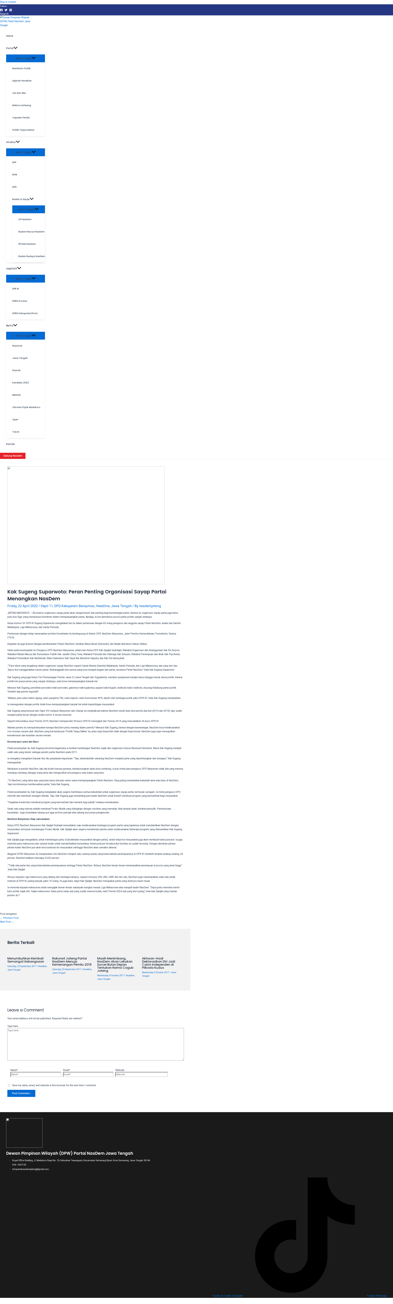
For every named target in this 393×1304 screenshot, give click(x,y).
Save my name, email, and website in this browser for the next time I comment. (54, 1085)
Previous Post (9, 917)
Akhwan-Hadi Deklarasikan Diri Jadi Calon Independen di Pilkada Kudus (158, 963)
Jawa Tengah (121, 606)
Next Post (7, 921)
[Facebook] (1, 10)
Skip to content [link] (8, 1)
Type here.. (13, 1026)
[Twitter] (6, 10)
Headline (103, 606)
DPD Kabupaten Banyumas (74, 606)
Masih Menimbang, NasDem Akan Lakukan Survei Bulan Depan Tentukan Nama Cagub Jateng (115, 964)
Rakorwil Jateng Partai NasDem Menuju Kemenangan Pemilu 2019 (71, 961)
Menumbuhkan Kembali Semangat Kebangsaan (25, 960)
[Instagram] (10, 10)
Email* (66, 1070)
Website (119, 1070)
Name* (14, 1070)
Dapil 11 (47, 606)
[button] (16, 48)
